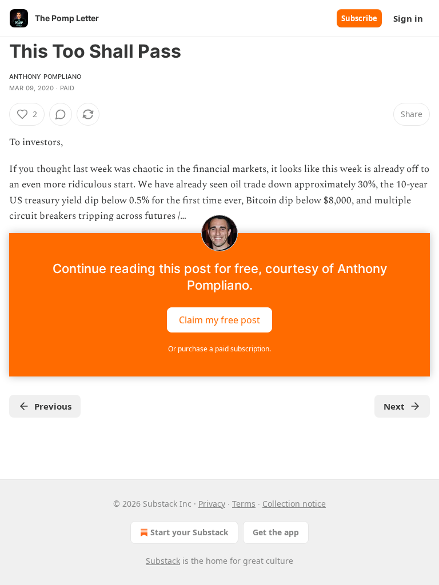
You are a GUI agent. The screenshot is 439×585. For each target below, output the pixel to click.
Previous (52, 406)
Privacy (211, 503)
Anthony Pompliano (45, 77)
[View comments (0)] (60, 114)
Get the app (276, 532)
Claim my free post (219, 320)
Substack (163, 560)
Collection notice (294, 503)
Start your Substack (189, 532)
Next (394, 406)
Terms (244, 503)
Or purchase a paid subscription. (219, 349)
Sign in (408, 18)
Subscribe (359, 18)
